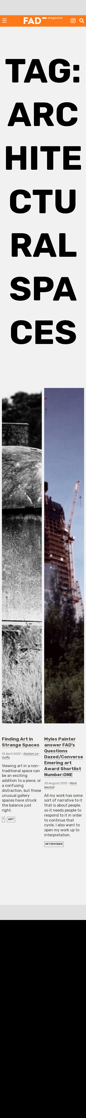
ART (11, 819)
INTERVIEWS (54, 844)
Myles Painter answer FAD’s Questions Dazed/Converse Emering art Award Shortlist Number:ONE (63, 756)
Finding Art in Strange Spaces (20, 742)
